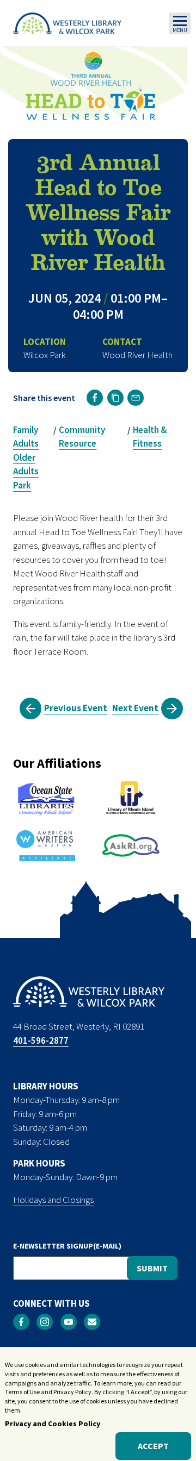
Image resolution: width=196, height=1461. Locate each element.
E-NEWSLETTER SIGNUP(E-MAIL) (67, 1246)
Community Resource (82, 437)
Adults (26, 443)
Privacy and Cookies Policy (52, 1423)
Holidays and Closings (53, 1200)
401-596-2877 (41, 1040)
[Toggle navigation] (180, 23)
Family (25, 430)
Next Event (135, 708)
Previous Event (75, 708)
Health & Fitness (150, 437)
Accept (153, 1445)
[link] (95, 398)
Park (22, 485)
